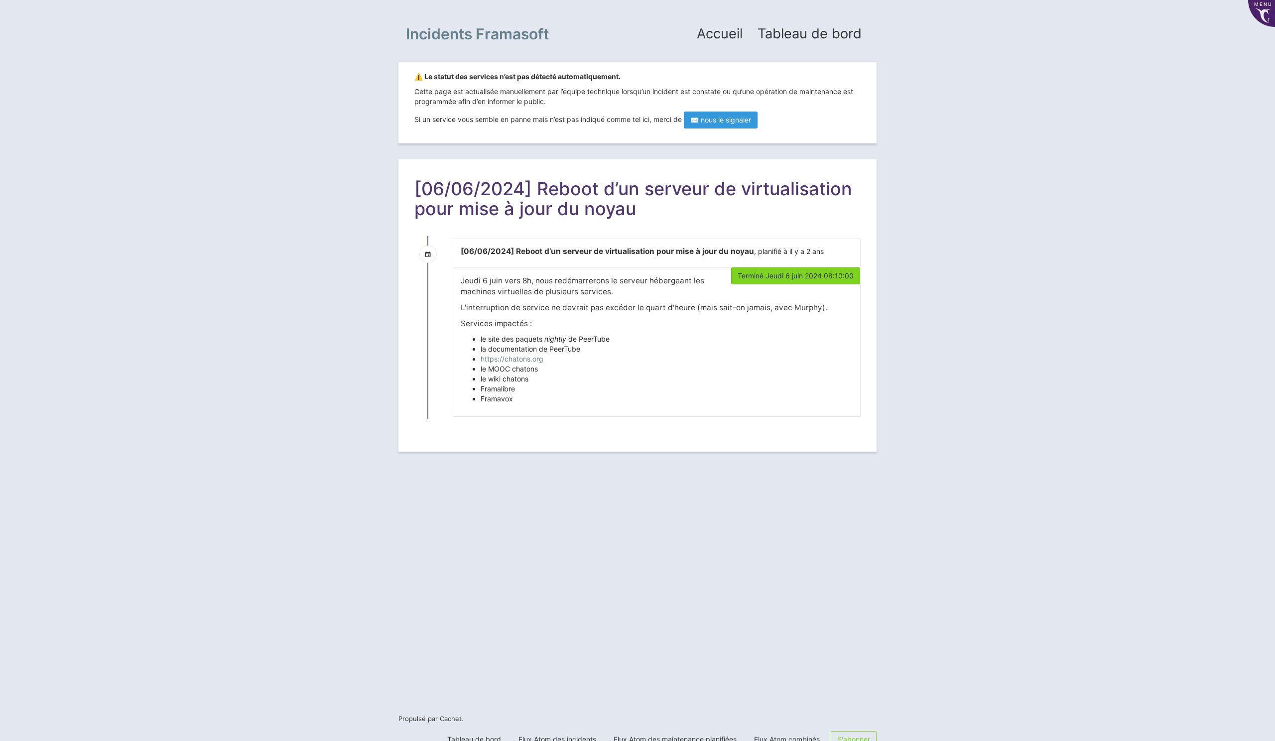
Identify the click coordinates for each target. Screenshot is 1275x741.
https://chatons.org (512, 359)
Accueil (720, 33)
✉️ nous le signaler (720, 120)
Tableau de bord (810, 33)
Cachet (451, 719)
